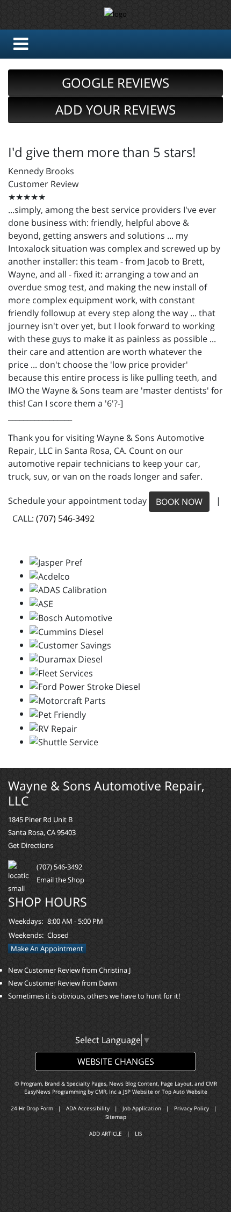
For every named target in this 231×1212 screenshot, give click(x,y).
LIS (138, 1133)
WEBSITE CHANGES (115, 1061)
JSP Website (138, 1091)
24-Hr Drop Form (32, 1108)
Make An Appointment (47, 948)
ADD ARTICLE (105, 1133)
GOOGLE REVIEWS (115, 82)
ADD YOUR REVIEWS (115, 109)
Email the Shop (60, 880)
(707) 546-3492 (65, 518)
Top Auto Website (184, 1091)
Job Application (141, 1108)
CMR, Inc (106, 1091)
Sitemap (115, 1117)
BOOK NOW (179, 502)
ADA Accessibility (88, 1108)
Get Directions (30, 845)
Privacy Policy (191, 1108)
